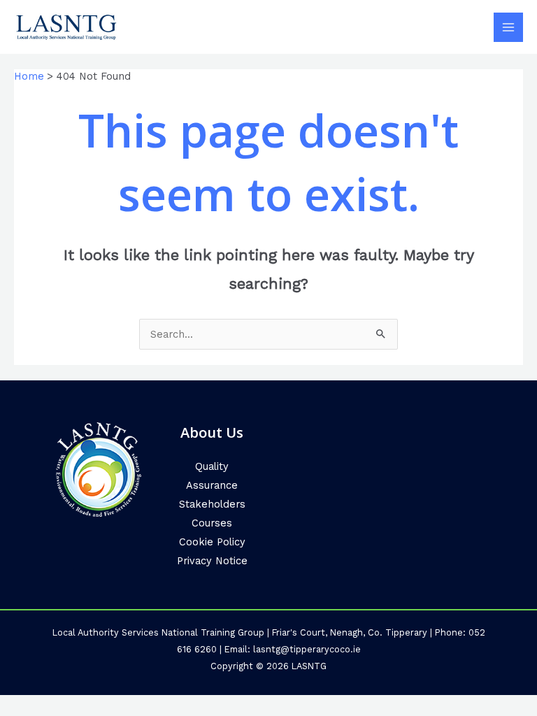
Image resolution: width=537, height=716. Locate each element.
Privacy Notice (212, 560)
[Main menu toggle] (508, 27)
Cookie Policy (212, 542)
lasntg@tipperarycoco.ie (307, 649)
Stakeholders (212, 504)
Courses (212, 523)
